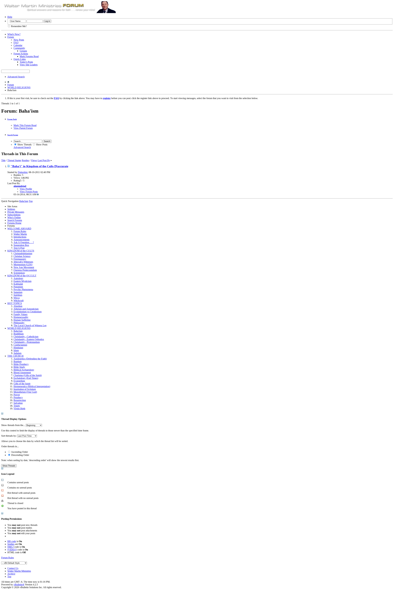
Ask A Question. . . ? (24, 242)
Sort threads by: (8, 435)
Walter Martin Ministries (19, 571)
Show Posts (41, 144)
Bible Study (19, 367)
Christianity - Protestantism (27, 342)
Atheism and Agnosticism (26, 309)
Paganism (18, 286)
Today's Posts (26, 62)
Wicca (17, 297)
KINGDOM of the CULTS (20, 250)
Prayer (17, 394)
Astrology (18, 278)
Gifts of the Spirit (22, 383)
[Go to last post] (38, 194)
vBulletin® (19, 584)
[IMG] (10, 547)
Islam (16, 350)
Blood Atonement (22, 372)
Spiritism (18, 295)
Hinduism (18, 347)
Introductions (20, 237)
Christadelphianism (23, 253)
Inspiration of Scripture (25, 389)
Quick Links (20, 59)
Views (34, 160)
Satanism (18, 292)
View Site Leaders (29, 64)
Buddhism (19, 333)
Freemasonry (20, 259)
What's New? (13, 34)
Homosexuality (21, 317)
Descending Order (20, 455)
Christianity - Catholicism (26, 336)
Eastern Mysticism (22, 281)
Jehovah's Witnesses (23, 261)
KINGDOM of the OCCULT (21, 275)
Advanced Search (16, 76)
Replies (25, 160)
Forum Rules (20, 231)
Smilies (10, 544)
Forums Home (14, 223)
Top (31, 201)
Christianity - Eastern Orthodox (29, 339)
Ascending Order (19, 452)
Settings (11, 209)
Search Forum (12, 135)
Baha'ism (18, 331)
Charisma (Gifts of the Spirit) (28, 375)
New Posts (19, 39)
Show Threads (24, 144)
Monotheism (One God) (25, 392)
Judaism (17, 353)
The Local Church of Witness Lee (30, 325)
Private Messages (15, 212)
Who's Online (14, 217)
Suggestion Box (21, 245)
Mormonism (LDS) (23, 264)
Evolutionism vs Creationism (28, 311)
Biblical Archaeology (24, 369)
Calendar (18, 45)
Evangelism (19, 381)
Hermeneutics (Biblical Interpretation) (32, 386)
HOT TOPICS (14, 303)
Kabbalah (18, 284)
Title (3, 160)
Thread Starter (14, 160)
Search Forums (14, 220)
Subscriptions (13, 214)
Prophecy (18, 397)
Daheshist (22, 172)
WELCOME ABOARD (19, 228)
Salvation (18, 403)
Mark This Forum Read (25, 125)
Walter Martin (20, 234)
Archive (11, 573)
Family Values (20, 314)
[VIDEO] (12, 549)
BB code (11, 541)
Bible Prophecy (21, 364)
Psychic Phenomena (23, 289)
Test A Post (19, 248)
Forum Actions (21, 53)
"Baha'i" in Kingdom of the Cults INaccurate (39, 166)
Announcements (21, 239)
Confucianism (20, 345)
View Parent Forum (23, 128)
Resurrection (20, 400)
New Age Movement (24, 267)
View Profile (26, 189)
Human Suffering (22, 320)
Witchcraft (19, 300)
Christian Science (22, 256)
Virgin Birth (19, 408)
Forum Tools (12, 119)
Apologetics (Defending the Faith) (30, 358)
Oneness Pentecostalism (25, 270)
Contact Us (12, 568)
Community (19, 48)
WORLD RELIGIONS (18, 87)
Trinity (17, 405)
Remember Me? (18, 26)
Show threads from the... (13, 425)
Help (9, 17)
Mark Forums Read (29, 56)
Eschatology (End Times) (26, 378)
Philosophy (19, 322)
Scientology (19, 273)
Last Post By (44, 160)
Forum (10, 37)
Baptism (18, 361)
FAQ (16, 42)
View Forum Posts (29, 191)
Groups (23, 51)
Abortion (18, 306)
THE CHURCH (15, 356)
